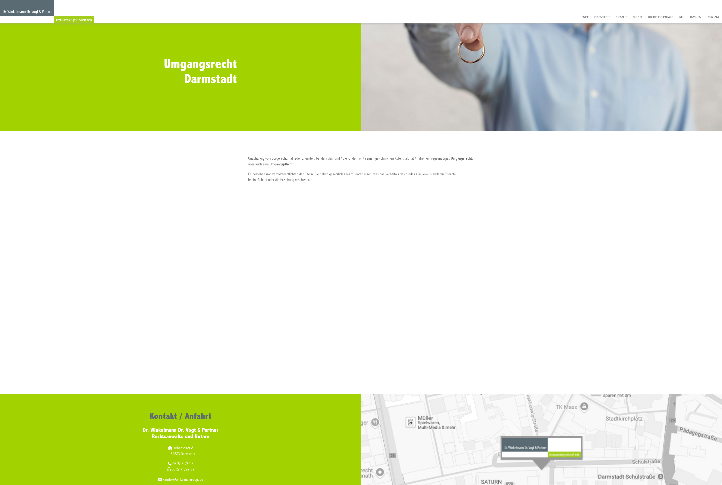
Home (585, 17)
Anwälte (621, 17)
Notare (637, 17)
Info (682, 17)
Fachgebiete (602, 17)
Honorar (696, 17)
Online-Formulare (660, 17)
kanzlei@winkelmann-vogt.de (183, 479)
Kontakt (713, 17)
